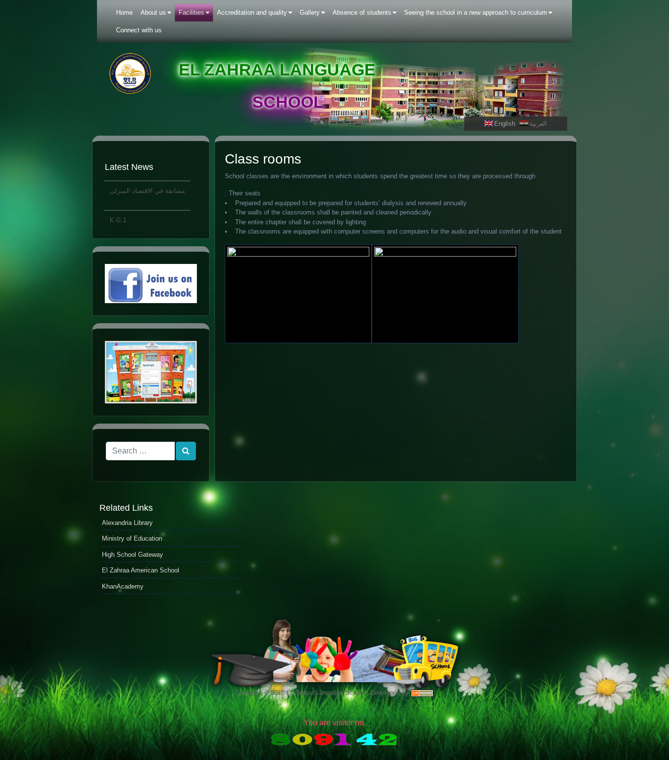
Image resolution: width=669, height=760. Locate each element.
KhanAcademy (122, 586)
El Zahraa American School (140, 570)
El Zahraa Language (277, 69)
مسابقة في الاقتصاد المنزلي (147, 187)
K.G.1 (118, 216)
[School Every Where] (151, 372)
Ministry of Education (132, 538)
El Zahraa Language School (326, 692)
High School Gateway (132, 554)
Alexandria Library (127, 522)
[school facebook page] (151, 284)
